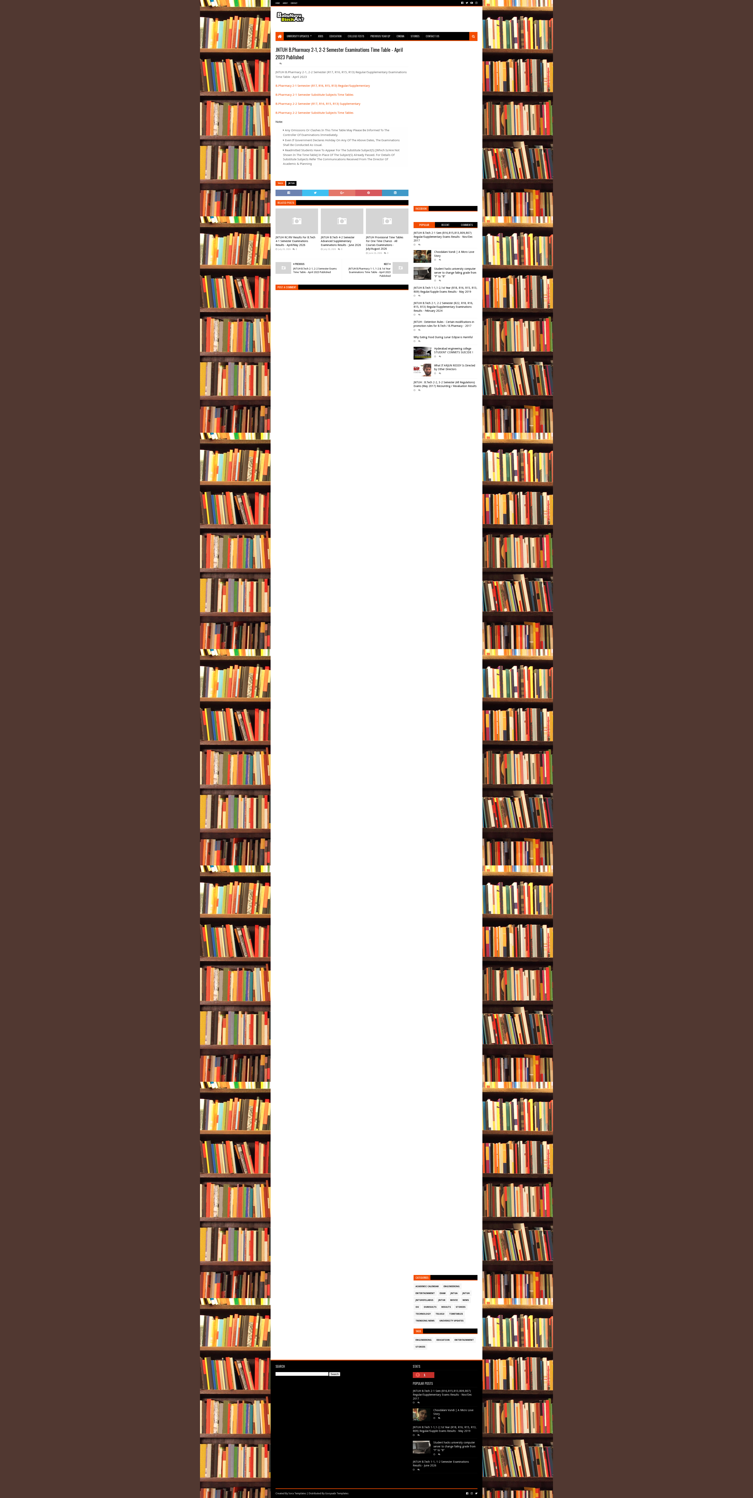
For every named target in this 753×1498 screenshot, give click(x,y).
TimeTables (456, 1314)
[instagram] (476, 3)
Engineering (452, 1286)
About (285, 3)
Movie (454, 1300)
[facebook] (462, 3)
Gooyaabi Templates (336, 1493)
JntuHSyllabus (424, 1300)
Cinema (400, 36)
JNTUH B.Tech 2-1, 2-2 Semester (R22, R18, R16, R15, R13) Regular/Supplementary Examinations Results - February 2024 (443, 306)
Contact (294, 3)
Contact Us (432, 36)
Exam (443, 1293)
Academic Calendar (427, 1286)
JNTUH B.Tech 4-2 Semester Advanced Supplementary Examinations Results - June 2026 (341, 241)
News (466, 1300)
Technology (423, 1314)
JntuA (453, 1293)
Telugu (440, 1314)
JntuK (441, 1300)
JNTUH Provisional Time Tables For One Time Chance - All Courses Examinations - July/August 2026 (384, 243)
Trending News (425, 1321)
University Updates (298, 36)
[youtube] (472, 3)
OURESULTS (430, 1307)
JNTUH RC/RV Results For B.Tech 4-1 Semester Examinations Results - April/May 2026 (295, 241)
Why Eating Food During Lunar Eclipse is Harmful (443, 337)
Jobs (320, 36)
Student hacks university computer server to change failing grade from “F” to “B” (455, 272)
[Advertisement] (406, 19)
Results (446, 1307)
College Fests (356, 36)
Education (335, 36)
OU (417, 1307)
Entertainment (425, 1293)
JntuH (291, 183)
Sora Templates (297, 1493)
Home (278, 3)
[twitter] (467, 3)
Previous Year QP (380, 36)
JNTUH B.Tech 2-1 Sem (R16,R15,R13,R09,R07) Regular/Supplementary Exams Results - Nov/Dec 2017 (443, 236)
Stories (415, 36)
